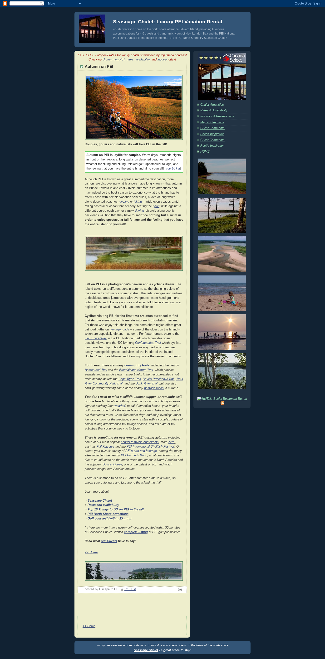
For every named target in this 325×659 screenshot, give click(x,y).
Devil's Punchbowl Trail (158, 379)
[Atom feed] (222, 403)
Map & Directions (212, 122)
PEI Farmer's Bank (134, 455)
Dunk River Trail (147, 383)
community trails (136, 365)
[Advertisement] (132, 610)
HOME (205, 151)
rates (130, 59)
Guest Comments (212, 128)
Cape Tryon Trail (129, 379)
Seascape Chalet (146, 650)
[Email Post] (179, 590)
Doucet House (112, 464)
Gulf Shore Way (96, 338)
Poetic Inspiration (212, 134)
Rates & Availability (213, 110)
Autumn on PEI (114, 59)
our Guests (109, 541)
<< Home (91, 552)
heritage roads (119, 329)
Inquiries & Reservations (217, 116)
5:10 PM (130, 589)
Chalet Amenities (212, 104)
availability (142, 59)
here (171, 442)
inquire (162, 59)
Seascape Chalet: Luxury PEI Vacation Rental (167, 21)
